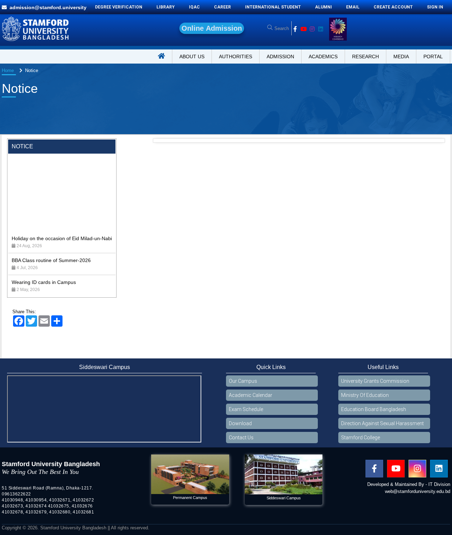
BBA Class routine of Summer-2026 (51, 245)
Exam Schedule (246, 409)
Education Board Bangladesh (373, 409)
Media (401, 56)
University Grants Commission (375, 381)
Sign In (435, 7)
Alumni (323, 7)
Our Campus (243, 381)
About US (191, 56)
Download (240, 423)
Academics (323, 56)
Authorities (235, 56)
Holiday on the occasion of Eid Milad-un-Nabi (62, 223)
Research (365, 56)
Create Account (393, 7)
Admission (280, 56)
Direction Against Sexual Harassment (382, 423)
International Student (273, 7)
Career (222, 7)
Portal (433, 56)
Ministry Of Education (365, 395)
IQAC (194, 7)
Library (165, 7)
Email (352, 7)
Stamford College (360, 437)
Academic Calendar (250, 395)
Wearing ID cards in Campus (44, 266)
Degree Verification (118, 7)
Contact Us (241, 437)
